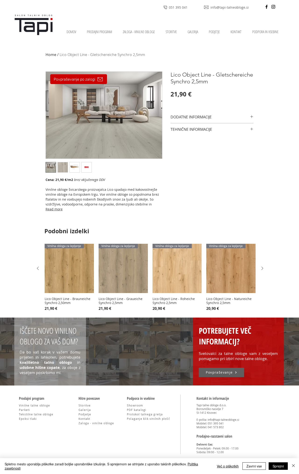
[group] (150, 277)
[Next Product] (262, 268)
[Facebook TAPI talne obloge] (266, 6)
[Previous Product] (38, 268)
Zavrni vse (254, 466)
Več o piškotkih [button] (228, 466)
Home (51, 54)
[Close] (293, 466)
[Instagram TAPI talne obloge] (273, 6)
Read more (54, 209)
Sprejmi (278, 466)
